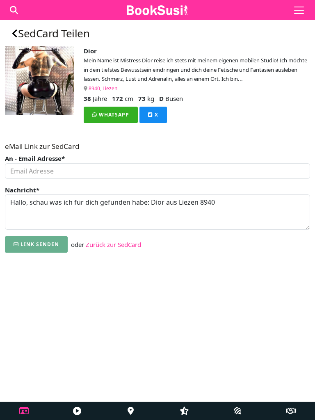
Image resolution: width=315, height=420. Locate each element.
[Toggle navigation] (299, 10)
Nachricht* (22, 190)
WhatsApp (113, 114)
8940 (94, 88)
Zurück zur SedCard (113, 244)
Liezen (110, 88)
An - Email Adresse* (35, 158)
